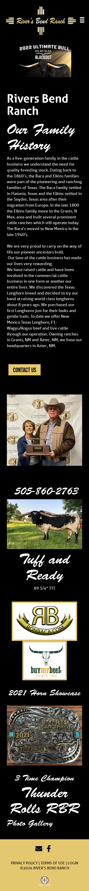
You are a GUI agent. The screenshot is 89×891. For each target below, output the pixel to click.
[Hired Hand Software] (44, 881)
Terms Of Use (53, 862)
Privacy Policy (24, 862)
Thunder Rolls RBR (44, 800)
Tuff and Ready (44, 567)
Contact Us (24, 370)
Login (73, 862)
